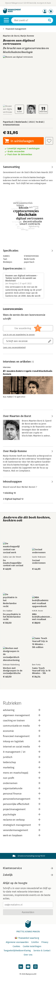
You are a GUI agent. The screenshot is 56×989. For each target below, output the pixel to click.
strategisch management (17, 825)
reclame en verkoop (14, 819)
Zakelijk (8, 875)
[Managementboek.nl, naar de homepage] (12, 12)
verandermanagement (15, 830)
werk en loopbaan (12, 835)
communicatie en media (16, 725)
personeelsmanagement (16, 798)
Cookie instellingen (32, 946)
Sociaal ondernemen (39, 561)
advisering (8, 710)
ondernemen (10, 783)
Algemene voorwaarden (17, 942)
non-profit (8, 778)
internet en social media (16, 746)
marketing (8, 767)
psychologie (9, 814)
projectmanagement (14, 809)
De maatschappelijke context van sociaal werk (13, 563)
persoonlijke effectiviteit (16, 804)
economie (8, 731)
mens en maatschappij (15, 772)
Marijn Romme (27, 36)
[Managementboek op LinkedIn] (21, 966)
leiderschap (9, 762)
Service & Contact (41, 950)
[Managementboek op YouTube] (28, 966)
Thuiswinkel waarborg (28, 938)
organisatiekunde (12, 788)
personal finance (12, 793)
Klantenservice (12, 868)
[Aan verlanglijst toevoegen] (49, 141)
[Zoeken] (49, 20)
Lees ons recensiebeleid (14, 347)
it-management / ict (14, 751)
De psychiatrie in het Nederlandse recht (12, 617)
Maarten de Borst (11, 36)
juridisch (7, 757)
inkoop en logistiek (13, 741)
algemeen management (16, 715)
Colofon (35, 942)
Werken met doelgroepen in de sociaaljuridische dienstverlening (12, 671)
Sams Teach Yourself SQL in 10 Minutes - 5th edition (41, 671)
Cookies (16, 946)
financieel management (16, 736)
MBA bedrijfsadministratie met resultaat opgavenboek (42, 617)
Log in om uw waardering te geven (19, 334)
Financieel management (16, 29)
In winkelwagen (22, 141)
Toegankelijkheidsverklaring (17, 950)
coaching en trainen (14, 720)
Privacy (44, 942)
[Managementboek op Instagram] (35, 966)
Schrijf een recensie (17, 341)
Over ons (28, 954)
